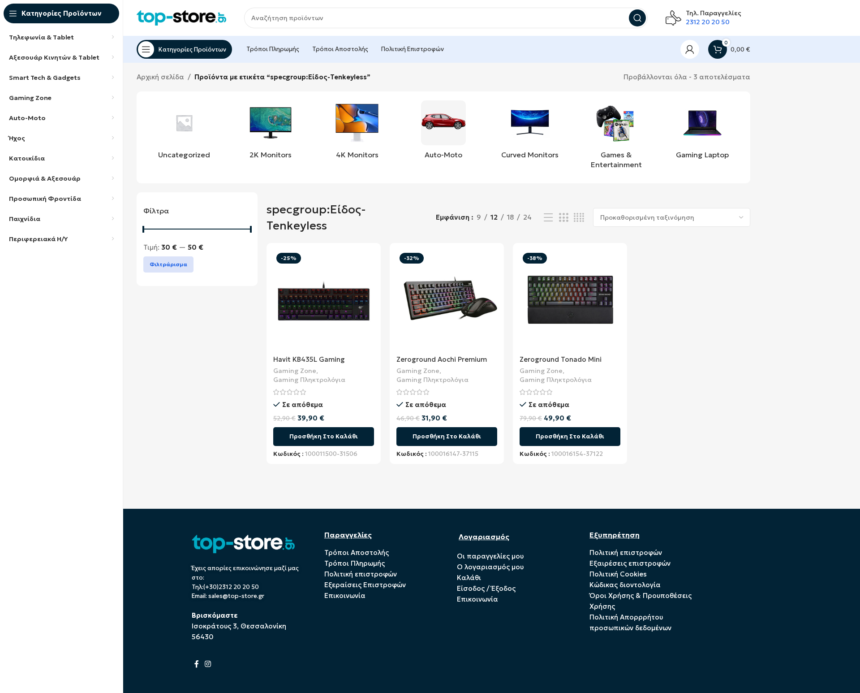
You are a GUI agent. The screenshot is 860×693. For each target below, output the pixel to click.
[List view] (548, 218)
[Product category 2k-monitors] (271, 132)
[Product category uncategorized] (184, 132)
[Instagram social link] (208, 664)
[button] (323, 436)
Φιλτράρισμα (168, 264)
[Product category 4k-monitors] (357, 132)
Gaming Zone (294, 371)
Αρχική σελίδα (160, 77)
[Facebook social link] (197, 664)
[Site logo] (181, 17)
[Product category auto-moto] (443, 132)
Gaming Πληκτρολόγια (309, 380)
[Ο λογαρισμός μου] (690, 49)
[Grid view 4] (579, 218)
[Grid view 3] (563, 218)
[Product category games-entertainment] (616, 137)
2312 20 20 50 (708, 22)
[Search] (637, 17)
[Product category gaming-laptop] (702, 132)
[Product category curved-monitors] (529, 132)
